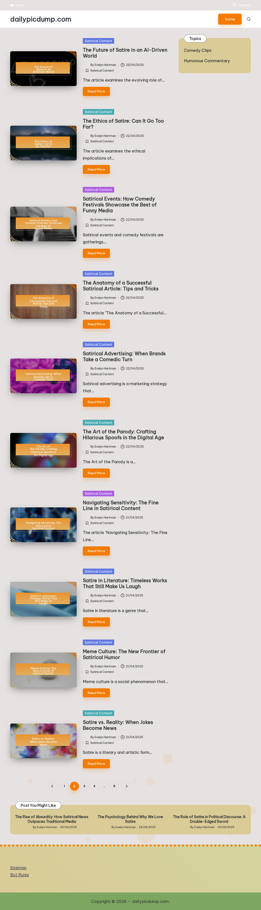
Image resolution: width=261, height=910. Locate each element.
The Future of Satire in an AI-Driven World (125, 53)
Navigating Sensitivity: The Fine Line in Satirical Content (121, 505)
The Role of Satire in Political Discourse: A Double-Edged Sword (209, 819)
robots (20, 5)
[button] (230, 19)
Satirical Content (98, 41)
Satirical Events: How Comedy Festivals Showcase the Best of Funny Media (120, 205)
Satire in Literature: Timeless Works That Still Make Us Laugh (125, 583)
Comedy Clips (197, 50)
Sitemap (18, 867)
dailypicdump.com (40, 19)
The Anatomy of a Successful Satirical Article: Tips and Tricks (121, 286)
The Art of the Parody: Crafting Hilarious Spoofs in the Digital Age (123, 434)
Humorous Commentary (207, 60)
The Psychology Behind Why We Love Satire (130, 819)
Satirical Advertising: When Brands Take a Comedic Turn (124, 356)
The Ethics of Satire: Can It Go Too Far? (123, 124)
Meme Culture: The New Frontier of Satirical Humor (124, 654)
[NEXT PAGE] (126, 786)
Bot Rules (19, 874)
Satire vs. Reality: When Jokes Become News (118, 725)
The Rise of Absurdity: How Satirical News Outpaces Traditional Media (51, 819)
